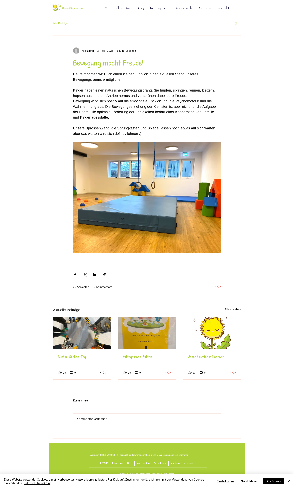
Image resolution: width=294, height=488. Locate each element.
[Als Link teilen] (104, 274)
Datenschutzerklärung (37, 483)
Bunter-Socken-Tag (72, 356)
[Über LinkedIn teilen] (94, 274)
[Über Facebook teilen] (75, 274)
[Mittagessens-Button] (147, 333)
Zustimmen (274, 481)
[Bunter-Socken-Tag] (82, 333)
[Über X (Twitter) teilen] (85, 274)
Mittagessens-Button (137, 356)
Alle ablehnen (249, 481)
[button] (236, 23)
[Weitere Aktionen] (218, 50)
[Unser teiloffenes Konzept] (212, 333)
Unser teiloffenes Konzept (206, 356)
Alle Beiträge (60, 23)
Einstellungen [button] (225, 481)
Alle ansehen (233, 309)
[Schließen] (289, 481)
